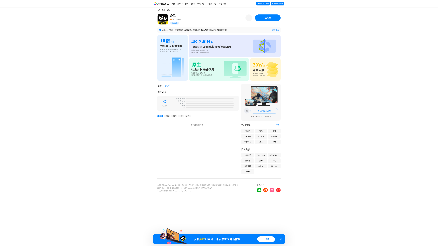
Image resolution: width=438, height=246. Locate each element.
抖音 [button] (261, 161)
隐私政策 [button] (219, 185)
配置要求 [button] (275, 30)
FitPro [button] (247, 172)
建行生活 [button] (247, 166)
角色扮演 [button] (247, 136)
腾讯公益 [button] (198, 185)
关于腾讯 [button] (160, 185)
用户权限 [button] (212, 185)
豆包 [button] (274, 161)
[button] (161, 3)
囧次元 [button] (247, 161)
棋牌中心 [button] (247, 142)
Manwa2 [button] (274, 166)
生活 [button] (261, 142)
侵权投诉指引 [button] (227, 185)
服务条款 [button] (177, 185)
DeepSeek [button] (261, 155)
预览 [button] (159, 86)
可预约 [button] (247, 131)
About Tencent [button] (169, 185)
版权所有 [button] (205, 185)
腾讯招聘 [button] (191, 185)
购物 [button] (274, 142)
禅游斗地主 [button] (261, 166)
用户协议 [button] (235, 185)
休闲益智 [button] (274, 136)
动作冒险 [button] (261, 136)
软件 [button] (163, 10)
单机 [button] (274, 131)
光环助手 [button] (247, 155)
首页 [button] (158, 10)
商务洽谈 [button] (184, 185)
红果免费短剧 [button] (274, 155)
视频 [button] (261, 131)
